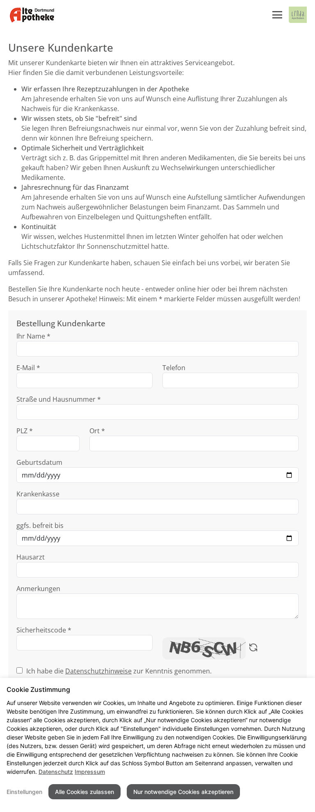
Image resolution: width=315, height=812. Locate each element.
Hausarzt (30, 557)
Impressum (90, 771)
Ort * (97, 430)
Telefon (173, 367)
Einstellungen (24, 791)
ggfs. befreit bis (40, 525)
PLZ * (24, 430)
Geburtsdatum (39, 462)
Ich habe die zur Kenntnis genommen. (119, 671)
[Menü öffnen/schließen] (277, 14)
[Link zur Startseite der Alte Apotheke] (31, 15)
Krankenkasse (37, 493)
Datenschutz (56, 771)
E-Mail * (28, 367)
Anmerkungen (38, 588)
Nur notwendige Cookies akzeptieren (183, 791)
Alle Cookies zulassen (84, 791)
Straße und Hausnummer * (58, 399)
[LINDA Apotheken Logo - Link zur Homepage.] (298, 15)
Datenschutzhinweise (98, 671)
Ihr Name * (33, 336)
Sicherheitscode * (43, 630)
